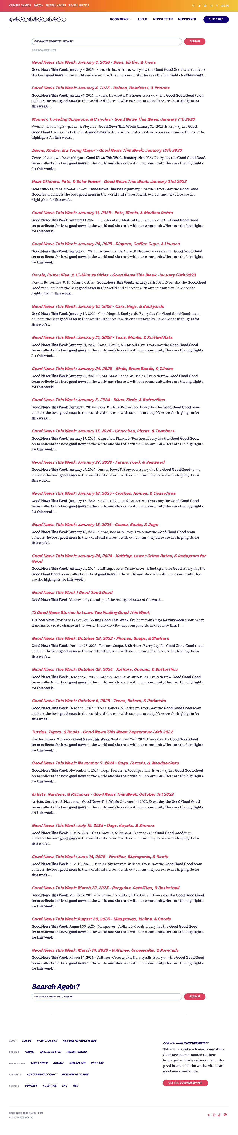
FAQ (64, 1086)
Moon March (24, 1118)
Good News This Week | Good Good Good (72, 593)
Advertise (50, 1086)
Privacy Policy (47, 1041)
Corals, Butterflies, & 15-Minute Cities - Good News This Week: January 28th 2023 (114, 275)
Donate (58, 1063)
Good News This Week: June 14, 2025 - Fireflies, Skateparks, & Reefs (100, 857)
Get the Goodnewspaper (185, 1083)
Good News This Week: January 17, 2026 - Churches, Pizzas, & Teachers (103, 431)
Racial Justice (79, 6)
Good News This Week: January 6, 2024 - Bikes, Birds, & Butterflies (98, 400)
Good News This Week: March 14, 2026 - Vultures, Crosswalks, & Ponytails (105, 950)
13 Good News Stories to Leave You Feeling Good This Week (91, 613)
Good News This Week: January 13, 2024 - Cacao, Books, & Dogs (95, 525)
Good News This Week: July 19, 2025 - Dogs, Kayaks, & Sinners (93, 826)
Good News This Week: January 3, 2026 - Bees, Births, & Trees (93, 62)
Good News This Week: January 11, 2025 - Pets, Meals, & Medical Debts (102, 213)
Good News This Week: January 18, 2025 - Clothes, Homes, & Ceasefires (103, 494)
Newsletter (163, 19)
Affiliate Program (75, 1074)
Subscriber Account (41, 1074)
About (143, 19)
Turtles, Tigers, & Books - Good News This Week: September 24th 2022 (102, 732)
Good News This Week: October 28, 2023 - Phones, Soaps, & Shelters (100, 639)
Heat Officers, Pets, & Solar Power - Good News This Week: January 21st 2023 (109, 182)
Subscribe (216, 19)
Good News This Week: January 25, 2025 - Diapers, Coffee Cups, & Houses (106, 244)
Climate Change (20, 6)
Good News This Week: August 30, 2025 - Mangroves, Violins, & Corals (101, 919)
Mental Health (56, 6)
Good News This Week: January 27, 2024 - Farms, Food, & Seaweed (98, 462)
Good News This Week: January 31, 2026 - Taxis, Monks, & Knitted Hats (102, 338)
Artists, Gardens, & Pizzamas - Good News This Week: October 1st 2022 (102, 795)
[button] (121, 19)
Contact (31, 1086)
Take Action (38, 1063)
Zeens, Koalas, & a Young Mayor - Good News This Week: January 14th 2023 (107, 150)
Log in (225, 6)
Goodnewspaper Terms (79, 1041)
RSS (75, 1086)
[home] (37, 19)
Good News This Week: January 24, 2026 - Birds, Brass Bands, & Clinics (102, 369)
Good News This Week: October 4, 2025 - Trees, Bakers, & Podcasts (99, 701)
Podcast (97, 1063)
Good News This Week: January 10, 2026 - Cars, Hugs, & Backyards (98, 307)
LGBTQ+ (38, 6)
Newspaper (187, 19)
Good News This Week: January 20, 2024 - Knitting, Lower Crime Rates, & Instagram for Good (119, 559)
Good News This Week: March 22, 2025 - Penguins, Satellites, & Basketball (105, 888)
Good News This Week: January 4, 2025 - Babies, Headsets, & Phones (100, 88)
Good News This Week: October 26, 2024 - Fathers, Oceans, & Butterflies (104, 670)
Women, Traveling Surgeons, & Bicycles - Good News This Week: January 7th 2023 (113, 119)
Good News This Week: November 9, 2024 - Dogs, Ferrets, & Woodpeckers (105, 763)
